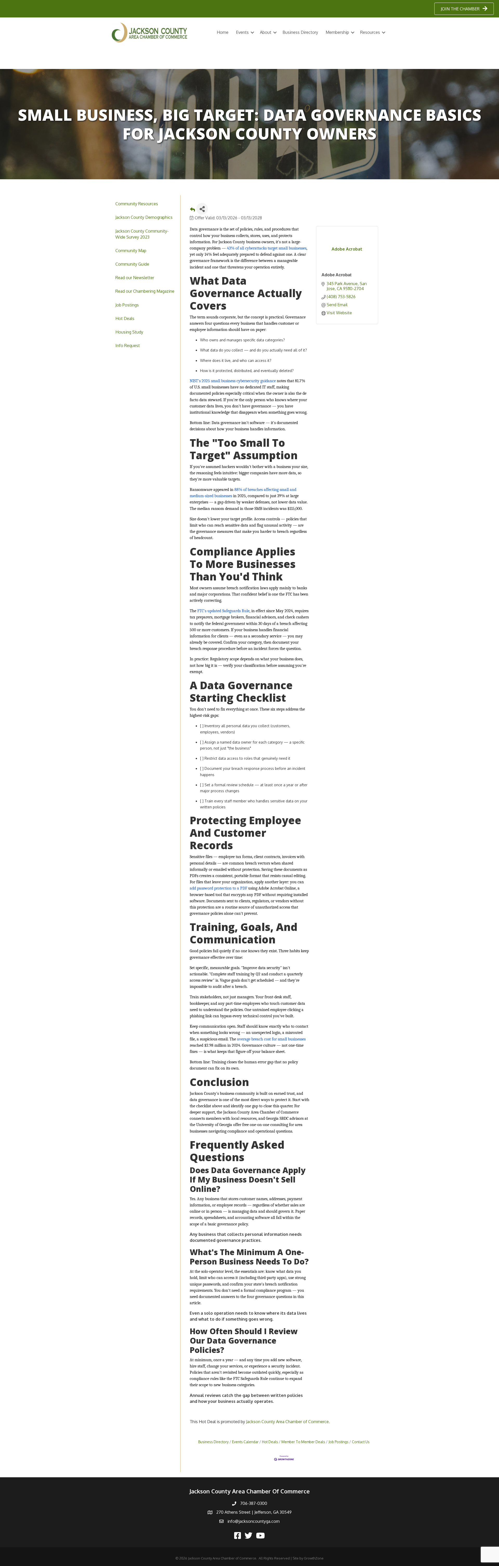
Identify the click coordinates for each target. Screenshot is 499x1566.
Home (222, 32)
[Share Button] (202, 209)
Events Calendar (245, 1442)
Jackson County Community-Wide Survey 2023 (142, 234)
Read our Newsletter (134, 277)
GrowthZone (314, 1558)
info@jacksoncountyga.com (253, 1521)
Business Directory (300, 32)
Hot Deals (124, 318)
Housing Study (129, 332)
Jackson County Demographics (144, 217)
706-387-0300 (253, 1503)
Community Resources (136, 203)
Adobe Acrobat (336, 275)
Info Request (127, 345)
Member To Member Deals (303, 1442)
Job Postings (127, 305)
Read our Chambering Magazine (144, 291)
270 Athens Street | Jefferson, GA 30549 (254, 1512)
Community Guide (132, 264)
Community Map (130, 250)
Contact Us (361, 1442)
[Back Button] (192, 210)
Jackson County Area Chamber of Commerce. (288, 1421)
